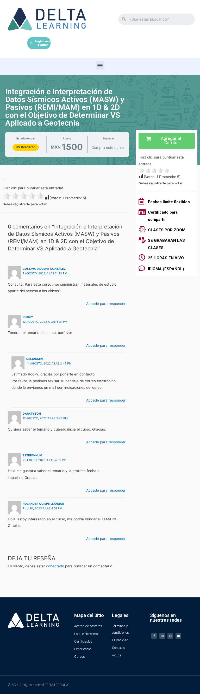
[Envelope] (178, 636)
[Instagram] (162, 636)
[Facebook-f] (154, 636)
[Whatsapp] (170, 636)
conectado (55, 566)
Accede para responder (106, 304)
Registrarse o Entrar (42, 43)
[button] (100, 65)
